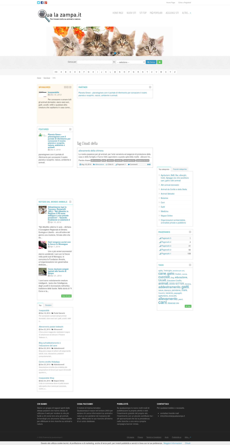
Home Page (170, 2)
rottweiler (118, 160)
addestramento (169, 286)
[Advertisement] (115, 119)
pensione (176, 290)
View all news (66, 296)
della (104, 160)
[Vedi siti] (148, 164)
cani (162, 302)
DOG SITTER (176, 283)
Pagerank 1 (166, 253)
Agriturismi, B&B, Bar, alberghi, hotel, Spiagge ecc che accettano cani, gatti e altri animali (175, 178)
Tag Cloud (47, 78)
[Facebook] (42, 3)
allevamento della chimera (91, 150)
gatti (185, 286)
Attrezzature (99, 164)
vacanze (169, 292)
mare (184, 290)
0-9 (56, 72)
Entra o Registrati (184, 2)
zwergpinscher (129, 160)
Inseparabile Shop (46, 378)
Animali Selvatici (167, 193)
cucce (184, 274)
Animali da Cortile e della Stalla (174, 189)
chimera (110, 160)
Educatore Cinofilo (174, 280)
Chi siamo (130, 437)
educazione (181, 277)
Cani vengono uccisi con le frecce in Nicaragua (59, 243)
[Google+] (45, 3)
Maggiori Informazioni (173, 443)
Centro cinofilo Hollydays (49, 361)
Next (223, 41)
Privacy (140, 437)
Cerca (152, 62)
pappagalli (178, 293)
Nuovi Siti (131, 13)
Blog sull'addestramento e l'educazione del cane (50, 344)
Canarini (161, 293)
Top (40, 305)
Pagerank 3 (166, 245)
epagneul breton (143, 160)
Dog (172, 277)
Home (39, 78)
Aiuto (167, 437)
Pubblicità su (176, 437)
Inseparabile (53, 92)
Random (48, 305)
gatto (170, 273)
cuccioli (164, 276)
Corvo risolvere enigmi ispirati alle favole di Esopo (58, 271)
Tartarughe (168, 270)
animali (163, 283)
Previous (7, 41)
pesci (180, 299)
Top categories (164, 169)
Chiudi (187, 443)
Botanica (164, 198)
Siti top (142, 13)
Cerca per (72, 61)
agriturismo (163, 295)
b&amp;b (167, 290)
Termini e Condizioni (153, 437)
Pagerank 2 (166, 249)
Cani (163, 202)
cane (162, 273)
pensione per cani (178, 270)
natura (160, 290)
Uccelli (162, 280)
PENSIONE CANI (173, 303)
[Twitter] (38, 3)
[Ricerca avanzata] (159, 62)
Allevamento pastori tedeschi (51, 326)
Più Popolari (156, 13)
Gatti (163, 206)
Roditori (178, 274)
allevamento (95, 160)
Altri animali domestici (170, 185)
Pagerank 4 (166, 242)
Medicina (164, 211)
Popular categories (180, 169)
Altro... (186, 13)
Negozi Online (167, 215)
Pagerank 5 (166, 238)
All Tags (188, 306)
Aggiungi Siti (172, 13)
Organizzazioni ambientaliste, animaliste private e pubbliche (173, 221)
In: (114, 61)
